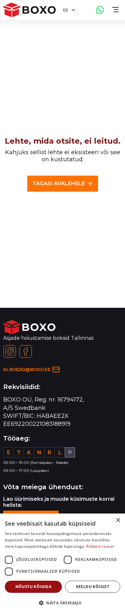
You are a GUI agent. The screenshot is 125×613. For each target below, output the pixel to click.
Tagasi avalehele (58, 183)
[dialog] (62, 563)
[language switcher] (73, 10)
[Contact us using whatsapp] (100, 10)
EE (65, 9)
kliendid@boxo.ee (27, 369)
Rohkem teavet (100, 546)
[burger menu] (115, 10)
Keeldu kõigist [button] (93, 586)
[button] (62, 603)
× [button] (117, 520)
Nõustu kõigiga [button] (33, 586)
